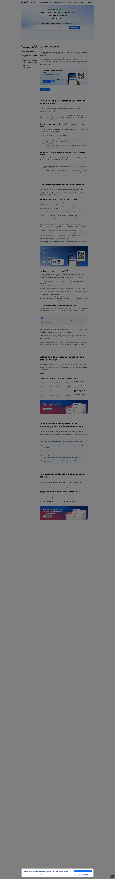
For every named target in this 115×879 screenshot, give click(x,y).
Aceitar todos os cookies (83, 871)
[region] (57, 873)
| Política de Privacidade (60, 874)
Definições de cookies (83, 874)
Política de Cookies (52, 874)
